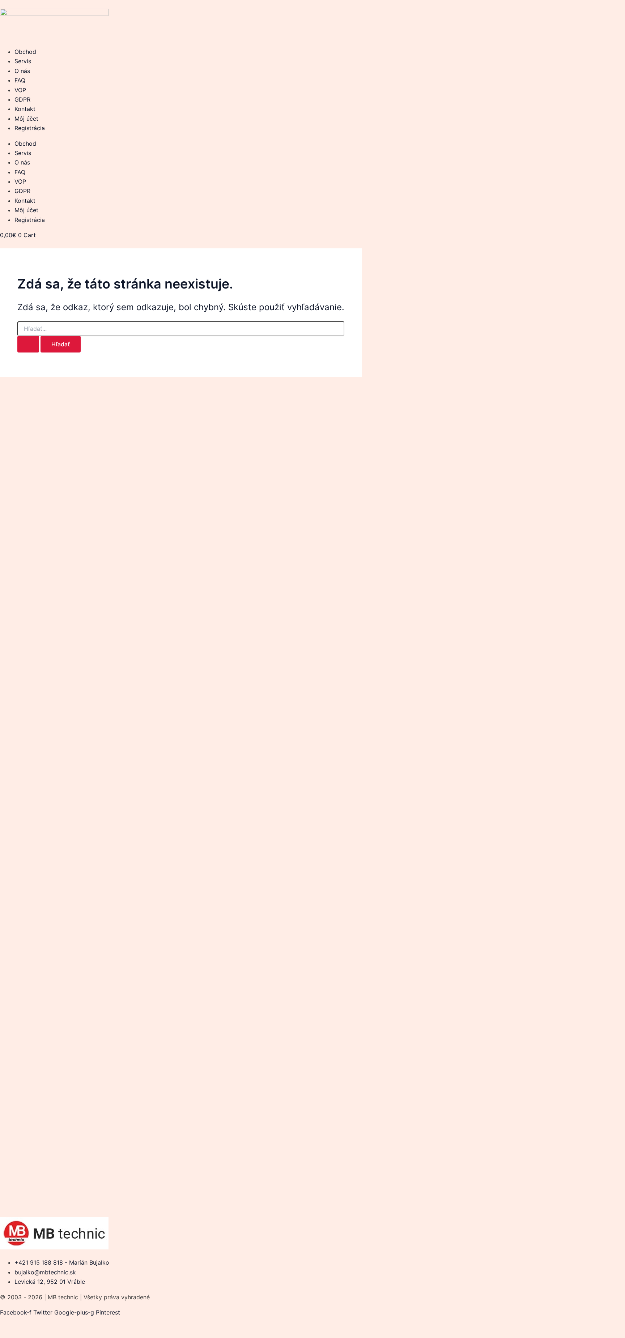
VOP (20, 90)
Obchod (25, 51)
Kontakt (24, 108)
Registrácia (29, 128)
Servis (22, 61)
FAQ (19, 80)
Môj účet (26, 118)
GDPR (22, 99)
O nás (22, 70)
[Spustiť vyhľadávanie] (28, 344)
